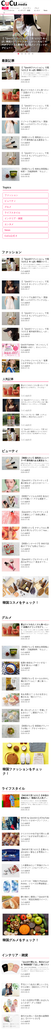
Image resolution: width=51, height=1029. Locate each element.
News (7, 230)
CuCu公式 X (11, 236)
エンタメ (9, 224)
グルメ (8, 207)
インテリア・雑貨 (14, 218)
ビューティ (10, 201)
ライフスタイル (12, 212)
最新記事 (8, 60)
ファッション (11, 195)
